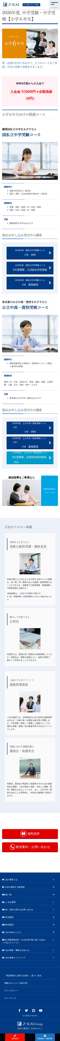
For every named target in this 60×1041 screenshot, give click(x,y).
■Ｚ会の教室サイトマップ (13, 958)
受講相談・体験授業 (44, 1038)
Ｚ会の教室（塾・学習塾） (31, 4)
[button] (54, 4)
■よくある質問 (8, 902)
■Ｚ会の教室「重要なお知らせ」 (16, 950)
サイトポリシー (11, 990)
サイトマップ (10, 998)
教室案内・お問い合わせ (32, 847)
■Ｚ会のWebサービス (11, 932)
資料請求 (33, 833)
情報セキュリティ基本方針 (16, 983)
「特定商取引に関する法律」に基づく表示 (22, 975)
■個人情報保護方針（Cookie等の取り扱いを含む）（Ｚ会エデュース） (24, 941)
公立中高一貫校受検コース (25, 307)
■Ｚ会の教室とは (9, 879)
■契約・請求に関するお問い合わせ (17, 909)
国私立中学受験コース (21, 135)
